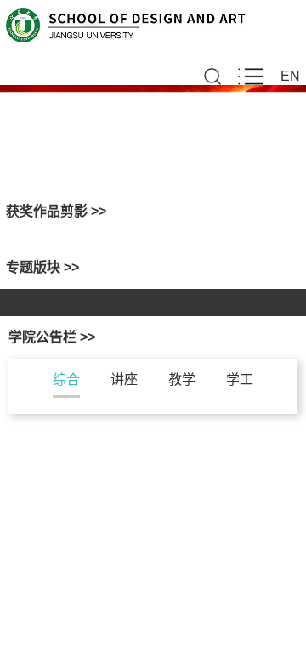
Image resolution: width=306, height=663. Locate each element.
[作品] (76, 309)
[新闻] (240, 296)
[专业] (87, 296)
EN (290, 76)
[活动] (240, 309)
